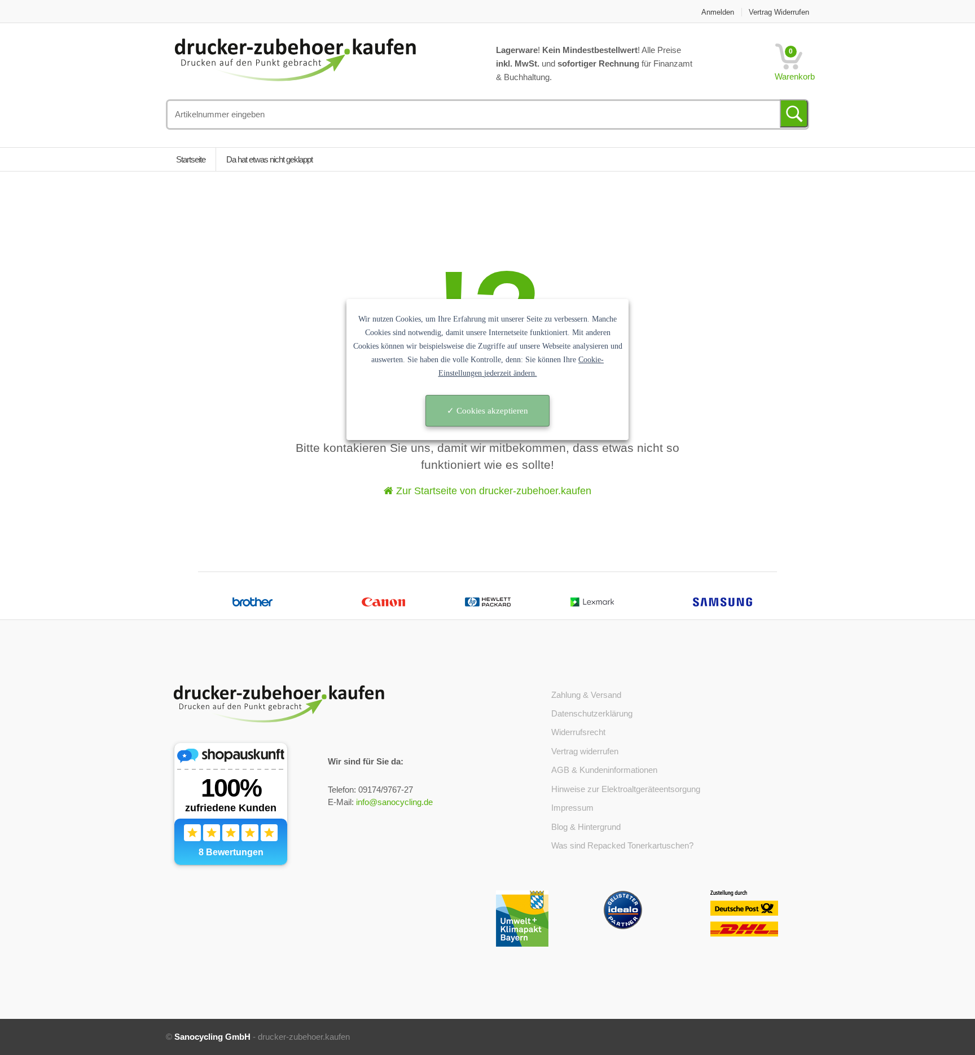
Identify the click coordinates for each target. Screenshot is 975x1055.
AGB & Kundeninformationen (604, 770)
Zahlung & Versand (586, 695)
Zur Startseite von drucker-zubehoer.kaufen (492, 490)
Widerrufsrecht (578, 732)
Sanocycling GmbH (212, 1036)
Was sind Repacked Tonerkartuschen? (622, 845)
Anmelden (717, 12)
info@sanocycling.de (394, 802)
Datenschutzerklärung (592, 713)
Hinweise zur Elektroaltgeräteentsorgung (625, 789)
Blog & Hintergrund (586, 827)
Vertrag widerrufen (779, 12)
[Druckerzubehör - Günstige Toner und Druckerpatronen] (295, 58)
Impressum (572, 807)
